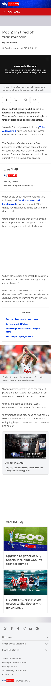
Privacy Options (10, 666)
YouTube (31, 629)
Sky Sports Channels (14, 643)
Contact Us (7, 674)
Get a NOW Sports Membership (18, 186)
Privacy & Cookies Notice (14, 662)
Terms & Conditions (11, 659)
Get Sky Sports (11, 182)
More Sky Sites (10, 650)
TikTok (18, 629)
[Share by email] (34, 100)
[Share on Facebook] (6, 100)
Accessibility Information (14, 670)
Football (13, 12)
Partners (7, 637)
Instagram (24, 629)
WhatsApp (37, 629)
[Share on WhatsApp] (25, 100)
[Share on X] (16, 100)
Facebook (12, 629)
